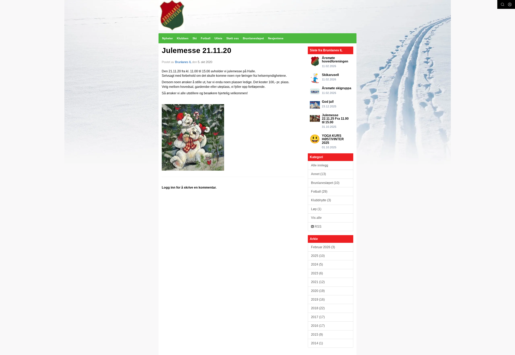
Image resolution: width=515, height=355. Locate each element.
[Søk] (502, 4)
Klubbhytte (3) (321, 200)
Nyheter (167, 38)
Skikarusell (330, 75)
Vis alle (316, 217)
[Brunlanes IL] (171, 15)
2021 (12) (318, 282)
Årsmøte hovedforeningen (335, 59)
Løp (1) (316, 209)
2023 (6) (317, 273)
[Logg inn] (509, 4)
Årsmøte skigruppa (336, 88)
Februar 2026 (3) (323, 247)
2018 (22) (318, 308)
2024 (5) (317, 264)
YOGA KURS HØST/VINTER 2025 (333, 139)
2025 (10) (318, 255)
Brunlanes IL (183, 62)
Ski (195, 38)
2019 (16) (318, 299)
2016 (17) (318, 325)
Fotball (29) (319, 191)
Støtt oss (232, 38)
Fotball (205, 38)
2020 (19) (318, 291)
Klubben (182, 38)
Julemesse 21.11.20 (196, 50)
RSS (317, 226)
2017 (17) (318, 317)
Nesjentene (275, 38)
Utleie (218, 38)
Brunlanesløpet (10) (325, 183)
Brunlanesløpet (253, 38)
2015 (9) (317, 334)
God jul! (328, 101)
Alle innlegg (319, 165)
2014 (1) (317, 343)
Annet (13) (318, 174)
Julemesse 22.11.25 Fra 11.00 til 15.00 (335, 118)
